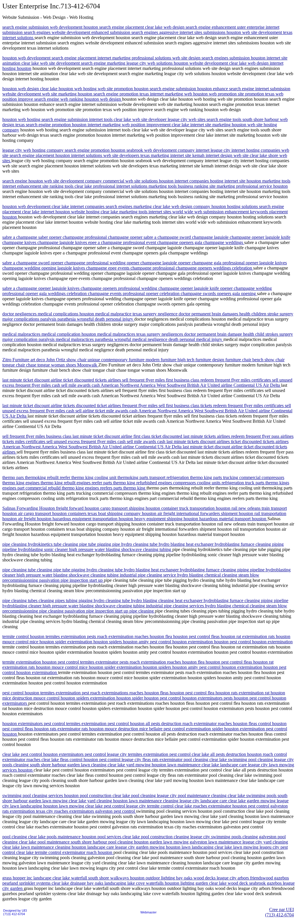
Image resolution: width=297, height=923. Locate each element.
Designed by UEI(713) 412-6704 (15, 912)
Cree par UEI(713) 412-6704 (279, 912)
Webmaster (148, 912)
